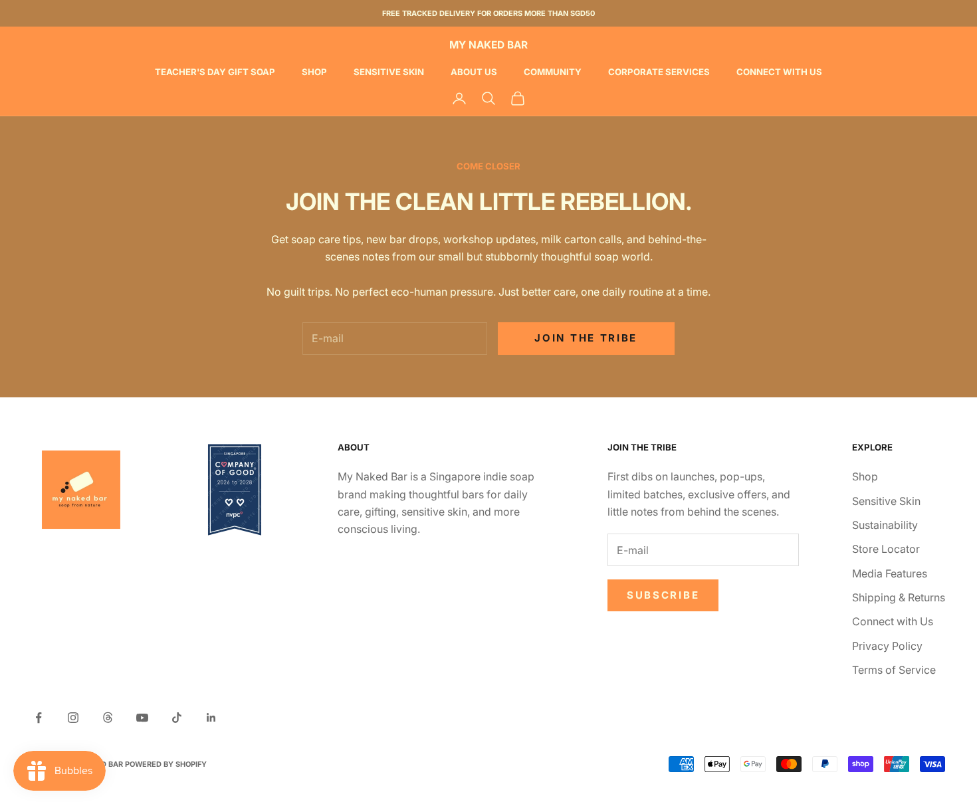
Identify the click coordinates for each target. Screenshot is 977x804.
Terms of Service (894, 669)
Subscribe (663, 595)
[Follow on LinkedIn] (211, 717)
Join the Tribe (585, 338)
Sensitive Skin (389, 71)
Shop (314, 71)
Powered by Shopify (166, 764)
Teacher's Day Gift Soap (215, 71)
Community (553, 71)
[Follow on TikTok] (176, 717)
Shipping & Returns (898, 597)
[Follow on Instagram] (73, 717)
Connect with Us (779, 71)
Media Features (889, 573)
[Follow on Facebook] (38, 717)
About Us (474, 71)
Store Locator (886, 548)
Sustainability (885, 525)
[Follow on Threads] (107, 717)
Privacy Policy (887, 646)
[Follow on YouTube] (142, 717)
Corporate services (659, 71)
